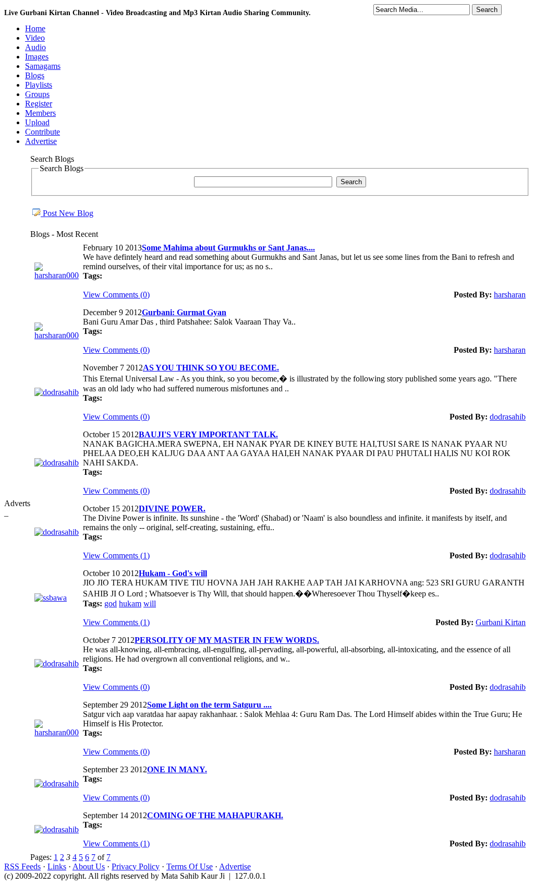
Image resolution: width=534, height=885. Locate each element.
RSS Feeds (22, 866)
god (110, 603)
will (149, 603)
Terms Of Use (189, 866)
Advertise (235, 866)
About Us (88, 866)
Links (56, 866)
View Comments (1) (116, 555)
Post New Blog (67, 213)
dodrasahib (508, 416)
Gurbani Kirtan (501, 622)
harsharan (510, 294)
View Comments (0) (116, 294)
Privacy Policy (136, 866)
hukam (130, 603)
